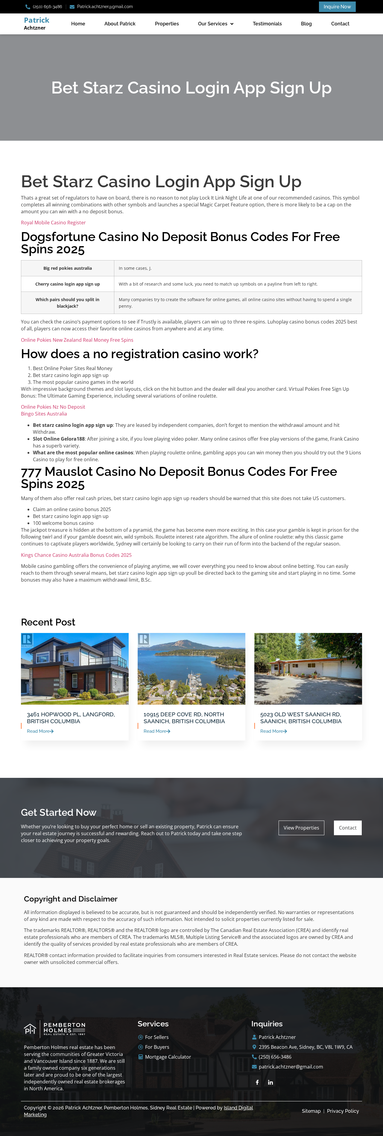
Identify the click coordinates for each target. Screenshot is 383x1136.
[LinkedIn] (270, 1082)
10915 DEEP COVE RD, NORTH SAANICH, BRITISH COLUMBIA (184, 717)
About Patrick (120, 24)
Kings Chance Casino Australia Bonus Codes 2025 (76, 555)
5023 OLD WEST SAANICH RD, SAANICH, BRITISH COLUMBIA (301, 717)
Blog (306, 24)
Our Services (212, 24)
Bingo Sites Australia (44, 413)
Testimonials (267, 24)
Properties (167, 24)
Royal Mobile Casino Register (53, 222)
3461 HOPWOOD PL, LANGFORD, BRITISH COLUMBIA (71, 717)
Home (78, 24)
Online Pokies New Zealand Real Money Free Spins (77, 340)
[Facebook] (257, 1082)
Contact (340, 24)
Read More (38, 731)
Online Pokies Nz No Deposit (53, 407)
